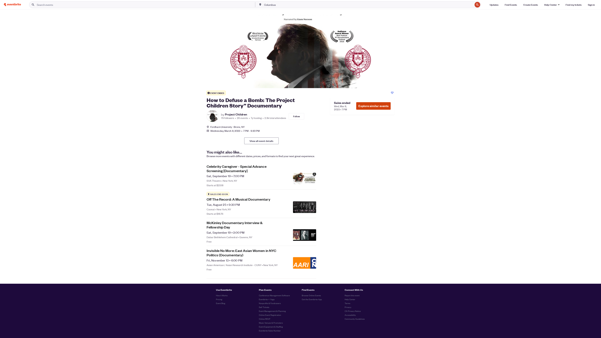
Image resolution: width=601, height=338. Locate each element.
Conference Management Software (274, 295)
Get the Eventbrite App (312, 299)
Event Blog (220, 303)
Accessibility (350, 314)
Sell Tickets (264, 307)
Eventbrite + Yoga (267, 299)
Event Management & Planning (272, 311)
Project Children (236, 114)
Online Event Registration (270, 314)
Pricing (219, 299)
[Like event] (392, 93)
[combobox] (368, 4)
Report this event (352, 295)
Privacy (348, 307)
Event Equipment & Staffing (271, 326)
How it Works (222, 295)
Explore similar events (373, 106)
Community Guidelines (355, 318)
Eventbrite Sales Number (270, 330)
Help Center (350, 299)
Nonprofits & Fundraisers (270, 303)
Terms (347, 303)
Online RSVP (264, 318)
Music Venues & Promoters (271, 322)
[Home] (12, 4)
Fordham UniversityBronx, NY (227, 126)
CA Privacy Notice (353, 311)
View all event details (261, 141)
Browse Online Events (311, 295)
